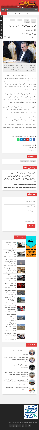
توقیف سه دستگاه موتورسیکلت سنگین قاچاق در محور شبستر (19, 187)
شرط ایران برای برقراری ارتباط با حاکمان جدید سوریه (22, 26)
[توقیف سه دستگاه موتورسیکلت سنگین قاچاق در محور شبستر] (14, 278)
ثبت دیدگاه (31, 226)
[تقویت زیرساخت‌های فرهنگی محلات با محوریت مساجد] (14, 245)
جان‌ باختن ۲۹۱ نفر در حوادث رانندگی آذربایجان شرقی (21, 176)
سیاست (27, 22)
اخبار (20, 20)
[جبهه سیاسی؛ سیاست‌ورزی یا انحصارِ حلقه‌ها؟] (19, 389)
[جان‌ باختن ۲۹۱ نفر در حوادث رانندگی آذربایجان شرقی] (14, 254)
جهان (33, 22)
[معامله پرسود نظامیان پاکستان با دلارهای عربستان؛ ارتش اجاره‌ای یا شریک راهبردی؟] (19, 360)
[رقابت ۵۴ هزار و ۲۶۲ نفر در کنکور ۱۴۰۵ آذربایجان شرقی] (14, 336)
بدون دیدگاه (31, 150)
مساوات (25, 145)
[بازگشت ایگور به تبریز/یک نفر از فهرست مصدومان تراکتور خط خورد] (14, 308)
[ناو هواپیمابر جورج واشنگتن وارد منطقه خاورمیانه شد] (14, 317)
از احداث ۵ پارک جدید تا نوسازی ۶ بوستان (24, 184)
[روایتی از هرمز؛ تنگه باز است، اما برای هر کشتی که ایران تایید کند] (14, 262)
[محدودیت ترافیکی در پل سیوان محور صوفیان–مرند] (14, 292)
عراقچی (33, 161)
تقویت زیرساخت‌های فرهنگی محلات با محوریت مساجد (18, 13)
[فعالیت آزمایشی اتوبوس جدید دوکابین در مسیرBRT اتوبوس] (14, 300)
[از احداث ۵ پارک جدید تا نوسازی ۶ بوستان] (14, 270)
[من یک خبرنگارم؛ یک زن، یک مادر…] (19, 367)
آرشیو (26, 20)
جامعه (12, 20)
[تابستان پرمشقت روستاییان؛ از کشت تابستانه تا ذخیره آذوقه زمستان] (14, 327)
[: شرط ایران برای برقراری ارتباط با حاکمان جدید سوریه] (5, 37)
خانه (34, 20)
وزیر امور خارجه (24, 161)
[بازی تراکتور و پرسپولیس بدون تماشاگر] (14, 285)
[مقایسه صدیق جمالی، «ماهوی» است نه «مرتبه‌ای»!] (19, 352)
